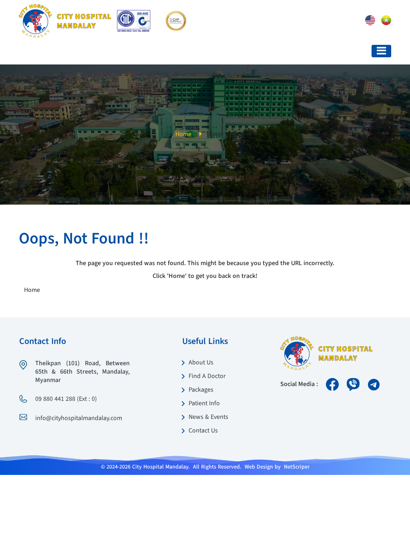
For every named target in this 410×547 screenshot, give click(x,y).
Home (183, 135)
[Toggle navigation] (381, 51)
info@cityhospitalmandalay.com (78, 418)
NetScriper (297, 467)
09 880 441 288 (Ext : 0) (66, 399)
